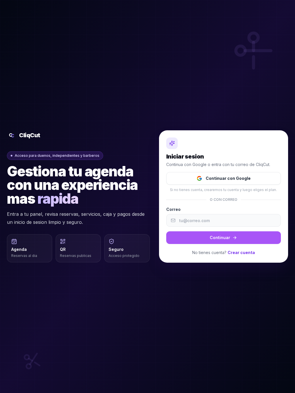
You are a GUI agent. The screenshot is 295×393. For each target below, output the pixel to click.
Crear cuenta (241, 252)
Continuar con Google (228, 178)
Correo (173, 209)
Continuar (220, 237)
